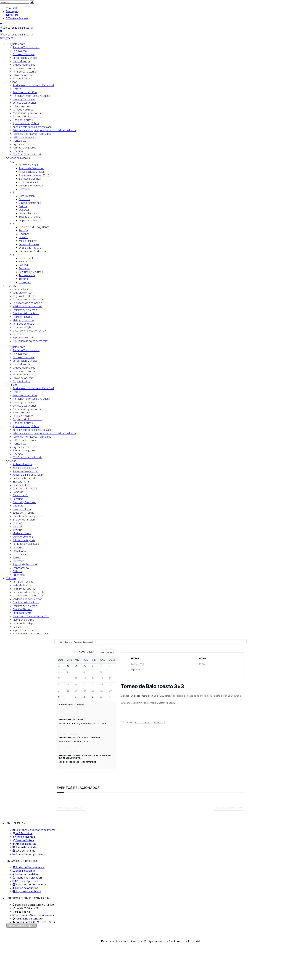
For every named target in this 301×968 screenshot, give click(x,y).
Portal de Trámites (23, 581)
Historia (17, 89)
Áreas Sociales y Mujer (31, 171)
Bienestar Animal (28, 182)
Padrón (17, 334)
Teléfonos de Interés (24, 440)
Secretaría (24, 268)
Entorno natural (21, 106)
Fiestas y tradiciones (24, 99)
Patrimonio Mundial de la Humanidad (33, 85)
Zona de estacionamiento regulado (32, 127)
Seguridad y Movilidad (31, 272)
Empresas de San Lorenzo (27, 116)
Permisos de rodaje (23, 323)
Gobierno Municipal (23, 54)
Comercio (24, 189)
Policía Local (26, 258)
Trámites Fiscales (22, 316)
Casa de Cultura (21, 485)
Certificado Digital (22, 327)
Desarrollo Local (28, 213)
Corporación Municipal (25, 57)
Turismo (23, 278)
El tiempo (18, 151)
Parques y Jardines (23, 109)
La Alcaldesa (20, 51)
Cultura (23, 206)
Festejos (23, 230)
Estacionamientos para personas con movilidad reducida (44, 130)
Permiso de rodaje (23, 623)
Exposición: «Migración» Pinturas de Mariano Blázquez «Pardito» (85, 756)
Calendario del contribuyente (29, 299)
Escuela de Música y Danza (34, 227)
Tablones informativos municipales (32, 133)
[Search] (1, 31)
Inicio (60, 642)
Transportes (19, 140)
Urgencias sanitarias (24, 144)
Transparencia (27, 275)
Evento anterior (74, 807)
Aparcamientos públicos (26, 123)
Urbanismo (25, 282)
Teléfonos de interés (24, 137)
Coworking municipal (30, 203)
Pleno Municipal (21, 61)
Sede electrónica (22, 292)
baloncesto (142, 722)
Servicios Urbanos (29, 244)
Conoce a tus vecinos (25, 102)
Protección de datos (26, 874)
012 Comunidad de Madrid (27, 154)
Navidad (159, 722)
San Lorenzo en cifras (25, 92)
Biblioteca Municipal (30, 178)
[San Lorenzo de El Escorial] (16, 27)
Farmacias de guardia (25, 147)
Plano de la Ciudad (26, 847)
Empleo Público (21, 78)
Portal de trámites (22, 289)
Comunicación (27, 196)
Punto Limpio (26, 261)
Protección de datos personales (30, 341)
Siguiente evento (226, 807)
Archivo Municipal (28, 165)
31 (59, 697)
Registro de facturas (24, 296)
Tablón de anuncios (23, 75)
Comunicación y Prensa (29, 854)
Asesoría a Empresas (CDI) (34, 175)
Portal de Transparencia (26, 47)
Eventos (68, 642)
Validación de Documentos (30, 884)
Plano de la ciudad (23, 120)
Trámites (11, 285)
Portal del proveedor (28, 881)
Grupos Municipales (24, 64)
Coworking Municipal (24, 502)
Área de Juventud (24, 837)
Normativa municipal (24, 68)
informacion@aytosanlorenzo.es (35, 915)
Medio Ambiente (28, 241)
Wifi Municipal (23, 833)
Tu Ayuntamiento (15, 44)
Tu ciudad (11, 82)
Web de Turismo (25, 850)
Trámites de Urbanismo (26, 313)
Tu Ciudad (11, 385)
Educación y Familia (29, 216)
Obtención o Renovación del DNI (31, 616)
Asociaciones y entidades (27, 113)
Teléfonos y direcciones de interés (35, 830)
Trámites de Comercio (25, 310)
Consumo (24, 199)
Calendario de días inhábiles (28, 303)
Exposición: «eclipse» (70, 719)
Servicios (18, 158)
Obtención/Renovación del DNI (30, 330)
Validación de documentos (27, 306)
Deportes (24, 209)
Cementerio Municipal (31, 185)
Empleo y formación (24, 519)
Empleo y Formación (30, 220)
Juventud (23, 237)
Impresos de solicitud (24, 337)
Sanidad (23, 265)
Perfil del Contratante (24, 374)
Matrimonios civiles (23, 619)
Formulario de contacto (29, 918)
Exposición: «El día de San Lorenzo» (79, 737)
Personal (18, 547)
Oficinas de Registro (30, 247)
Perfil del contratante (24, 71)
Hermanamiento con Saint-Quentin (32, 95)
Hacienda (24, 234)
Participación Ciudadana (32, 251)
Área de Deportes (25, 843)
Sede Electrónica (25, 870)
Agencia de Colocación (31, 168)
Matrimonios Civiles (23, 320)
